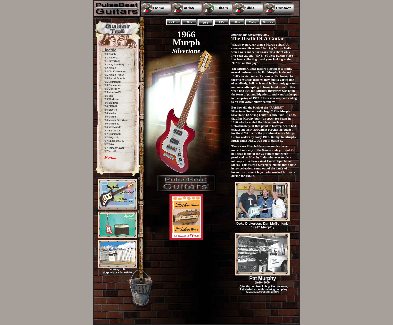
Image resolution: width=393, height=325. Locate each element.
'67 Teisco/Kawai (114, 148)
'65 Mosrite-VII (112, 92)
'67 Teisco (110, 144)
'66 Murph (110, 116)
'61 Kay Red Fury (114, 64)
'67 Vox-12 (110, 151)
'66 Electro (110, 109)
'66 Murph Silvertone (116, 120)
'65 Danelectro (112, 85)
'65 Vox (108, 95)
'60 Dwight (110, 54)
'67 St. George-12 (114, 141)
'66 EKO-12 (110, 106)
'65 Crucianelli (112, 82)
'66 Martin (110, 113)
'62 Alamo (110, 68)
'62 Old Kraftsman (114, 71)
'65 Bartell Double (114, 78)
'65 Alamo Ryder (114, 75)
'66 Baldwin (111, 102)
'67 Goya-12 (111, 137)
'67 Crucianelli (112, 134)
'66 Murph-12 (112, 123)
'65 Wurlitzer (111, 99)
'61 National (111, 57)
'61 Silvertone (112, 61)
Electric (109, 50)
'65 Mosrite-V (112, 88)
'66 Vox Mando (112, 127)
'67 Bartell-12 (112, 130)
